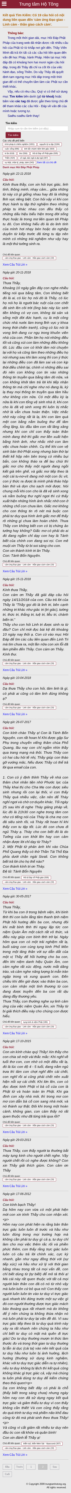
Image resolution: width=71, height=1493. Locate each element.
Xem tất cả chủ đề (46, 162)
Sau (55, 1466)
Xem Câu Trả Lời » (15, 264)
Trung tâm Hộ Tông (38, 4)
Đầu (7, 1466)
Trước (19, 1466)
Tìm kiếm (11, 123)
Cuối (7, 1474)
